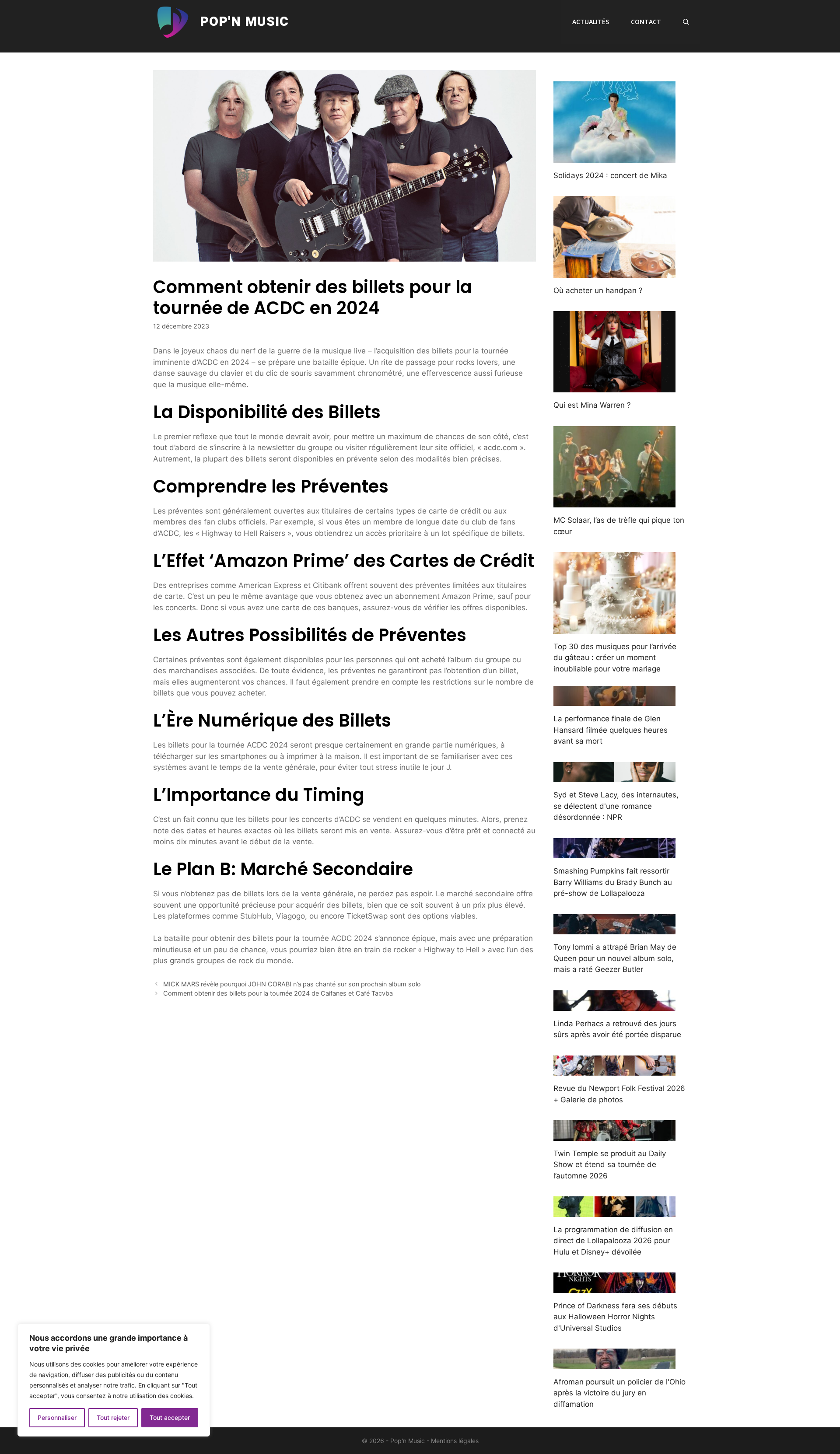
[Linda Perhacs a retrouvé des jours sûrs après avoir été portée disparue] (614, 1004)
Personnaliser (57, 1417)
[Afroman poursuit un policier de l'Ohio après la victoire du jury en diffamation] (614, 1363)
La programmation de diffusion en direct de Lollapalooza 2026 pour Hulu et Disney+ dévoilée (613, 1240)
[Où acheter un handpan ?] (614, 271)
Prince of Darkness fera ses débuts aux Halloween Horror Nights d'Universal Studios (615, 1316)
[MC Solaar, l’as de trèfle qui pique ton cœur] (614, 501)
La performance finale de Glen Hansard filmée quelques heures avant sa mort (610, 729)
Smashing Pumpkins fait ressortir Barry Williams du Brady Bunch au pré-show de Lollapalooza (612, 882)
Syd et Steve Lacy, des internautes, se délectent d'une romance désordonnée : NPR (616, 805)
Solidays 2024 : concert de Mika (610, 175)
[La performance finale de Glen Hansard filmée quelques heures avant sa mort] (614, 700)
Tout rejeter (113, 1417)
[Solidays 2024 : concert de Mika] (614, 156)
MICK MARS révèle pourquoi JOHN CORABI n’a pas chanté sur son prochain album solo (292, 984)
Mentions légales (455, 1440)
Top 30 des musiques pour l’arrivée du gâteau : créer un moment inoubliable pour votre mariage (614, 657)
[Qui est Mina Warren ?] (614, 386)
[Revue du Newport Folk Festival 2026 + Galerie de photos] (614, 1070)
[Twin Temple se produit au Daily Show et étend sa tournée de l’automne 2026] (614, 1134)
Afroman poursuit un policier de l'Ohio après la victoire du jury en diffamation (619, 1393)
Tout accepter (170, 1417)
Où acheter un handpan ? (598, 290)
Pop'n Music (244, 21)
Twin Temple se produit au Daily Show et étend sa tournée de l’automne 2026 (609, 1164)
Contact (646, 21)
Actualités (590, 21)
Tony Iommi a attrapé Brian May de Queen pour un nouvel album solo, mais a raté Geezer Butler (614, 958)
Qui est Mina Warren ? (592, 405)
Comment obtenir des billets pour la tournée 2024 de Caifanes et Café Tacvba (278, 993)
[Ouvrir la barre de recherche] (686, 22)
